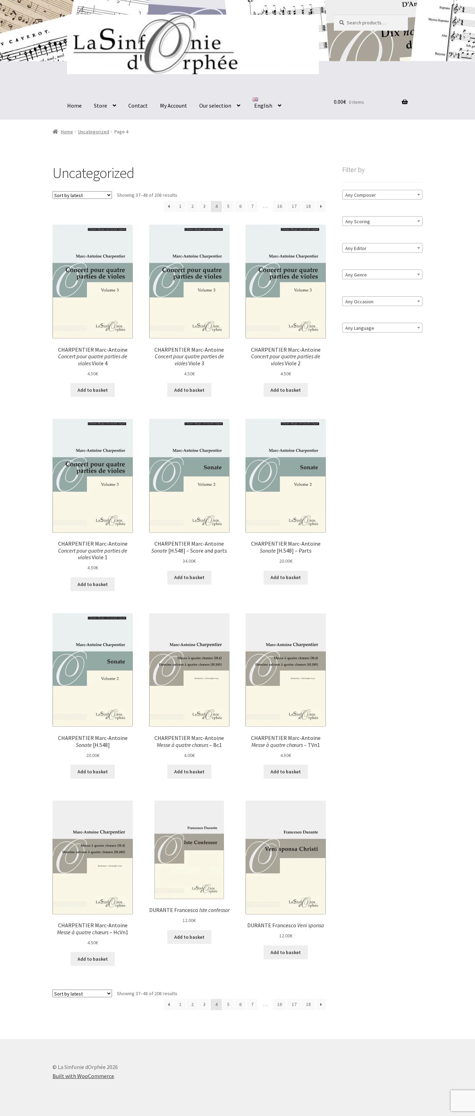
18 (308, 206)
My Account (173, 105)
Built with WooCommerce (83, 1075)
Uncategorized (93, 131)
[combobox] (382, 195)
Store (100, 105)
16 (279, 206)
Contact (138, 105)
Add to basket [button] (93, 390)
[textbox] (382, 195)
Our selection (215, 105)
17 (294, 206)
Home (74, 105)
